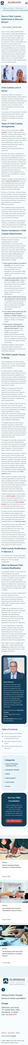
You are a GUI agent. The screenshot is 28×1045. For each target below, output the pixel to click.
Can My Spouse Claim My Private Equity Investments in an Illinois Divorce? (12, 954)
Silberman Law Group (8, 8)
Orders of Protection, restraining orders (12, 765)
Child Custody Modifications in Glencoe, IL (13, 747)
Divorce (8, 786)
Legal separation (11, 778)
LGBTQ (8, 774)
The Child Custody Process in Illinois (13, 742)
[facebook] (3, 989)
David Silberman (9, 682)
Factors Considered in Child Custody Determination (12, 737)
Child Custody (19, 8)
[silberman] (2, 3)
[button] (26, 3)
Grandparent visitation (12, 770)
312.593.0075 (14, 2)
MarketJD (13, 1036)
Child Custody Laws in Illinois (13, 733)
